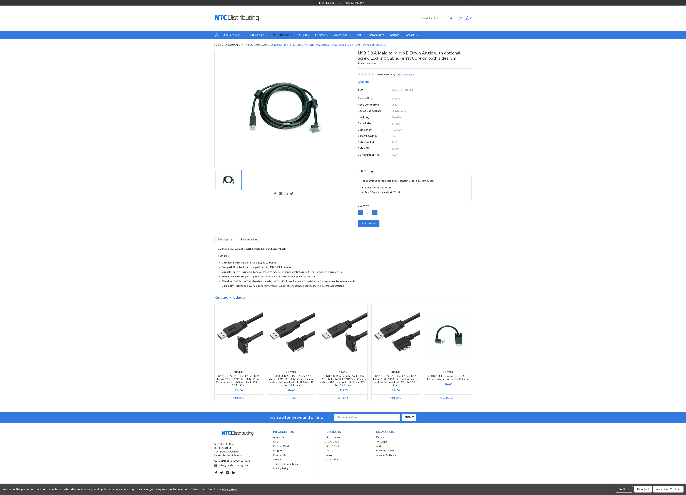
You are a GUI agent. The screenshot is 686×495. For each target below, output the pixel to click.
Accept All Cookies (668, 489)
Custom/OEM (376, 34)
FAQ (359, 34)
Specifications (249, 239)
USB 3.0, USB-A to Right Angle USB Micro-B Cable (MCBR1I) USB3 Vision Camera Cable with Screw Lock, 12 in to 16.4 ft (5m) (239, 380)
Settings (624, 489)
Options (238, 397)
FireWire (320, 34)
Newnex (371, 63)
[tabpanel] (239, 352)
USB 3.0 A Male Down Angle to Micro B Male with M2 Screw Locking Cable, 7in (448, 377)
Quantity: (363, 206)
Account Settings (386, 454)
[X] (291, 193)
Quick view (239, 348)
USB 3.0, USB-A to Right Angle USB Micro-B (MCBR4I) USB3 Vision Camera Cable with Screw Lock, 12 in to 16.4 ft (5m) (395, 380)
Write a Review (405, 74)
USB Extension (232, 34)
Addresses (382, 445)
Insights (394, 34)
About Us (278, 437)
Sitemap (277, 459)
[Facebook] (275, 193)
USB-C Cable (257, 34)
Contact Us (411, 34)
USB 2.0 (302, 34)
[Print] (286, 193)
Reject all (643, 489)
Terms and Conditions (285, 463)
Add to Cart (448, 397)
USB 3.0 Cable (281, 34)
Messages (381, 441)
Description (225, 239)
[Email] (280, 193)
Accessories (341, 34)
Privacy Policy (280, 468)
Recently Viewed (385, 450)
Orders (380, 437)
